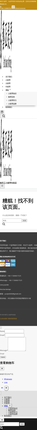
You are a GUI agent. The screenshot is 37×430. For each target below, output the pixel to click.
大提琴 (8, 83)
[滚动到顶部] (2, 388)
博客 (6, 406)
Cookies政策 (3, 318)
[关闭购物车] (2, 368)
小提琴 (8, 80)
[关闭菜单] (0, 393)
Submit (3, 357)
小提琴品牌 (12, 104)
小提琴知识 (12, 93)
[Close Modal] (1, 328)
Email (2, 335)
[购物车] (2, 112)
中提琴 (8, 86)
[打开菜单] (2, 186)
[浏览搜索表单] (2, 116)
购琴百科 (11, 97)
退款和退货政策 (12, 318)
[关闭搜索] (2, 420)
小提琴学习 (12, 100)
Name (2, 331)
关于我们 (9, 76)
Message (4, 350)
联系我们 (9, 107)
